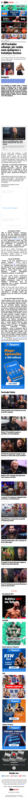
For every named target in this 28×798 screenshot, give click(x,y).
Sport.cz (15, 264)
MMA (8, 79)
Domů (2, 40)
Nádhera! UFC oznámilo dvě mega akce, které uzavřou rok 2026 (13, 476)
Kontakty (22, 784)
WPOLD (14, 55)
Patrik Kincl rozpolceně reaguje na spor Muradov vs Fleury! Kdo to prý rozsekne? (13, 454)
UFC (8, 40)
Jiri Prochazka (18, 79)
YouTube (23, 776)
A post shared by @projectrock (14, 225)
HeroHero (10, 786)
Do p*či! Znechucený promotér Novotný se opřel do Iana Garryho (14, 585)
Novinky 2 (12, 79)
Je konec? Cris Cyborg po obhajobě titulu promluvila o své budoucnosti (13, 498)
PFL (6, 494)
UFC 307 (22, 82)
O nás (5, 786)
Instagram (15, 776)
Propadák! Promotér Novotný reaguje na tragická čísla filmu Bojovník (13, 563)
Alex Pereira (4, 82)
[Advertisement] (14, 111)
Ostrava (14, 138)
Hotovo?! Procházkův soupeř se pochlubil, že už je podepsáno (11, 433)
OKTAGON (8, 450)
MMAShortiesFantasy (18, 786)
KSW (7, 515)
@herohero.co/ (18, 764)
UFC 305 (17, 82)
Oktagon (10, 138)
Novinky (5, 40)
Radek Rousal (21, 138)
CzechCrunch (17, 239)
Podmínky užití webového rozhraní (11, 795)
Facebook (6, 776)
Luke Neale (23, 138)
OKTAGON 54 (17, 138)
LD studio (21, 796)
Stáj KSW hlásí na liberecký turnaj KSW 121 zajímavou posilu (13, 520)
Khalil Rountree (11, 82)
